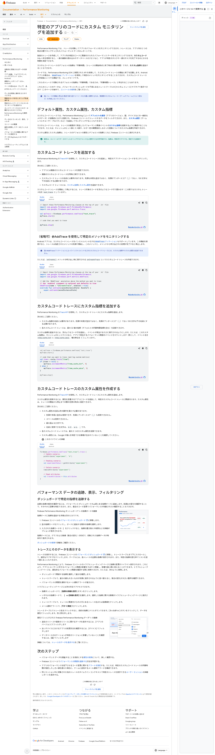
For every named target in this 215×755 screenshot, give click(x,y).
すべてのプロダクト (117, 741)
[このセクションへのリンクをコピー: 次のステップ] (61, 651)
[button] (13, 38)
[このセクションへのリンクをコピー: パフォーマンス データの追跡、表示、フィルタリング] (126, 493)
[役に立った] (143, 21)
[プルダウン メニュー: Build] (29, 2)
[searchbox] (15, 21)
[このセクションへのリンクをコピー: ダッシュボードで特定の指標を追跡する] (92, 499)
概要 (4, 14)
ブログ (184, 3)
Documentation (11, 9)
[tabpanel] (92, 216)
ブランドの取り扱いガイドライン (137, 728)
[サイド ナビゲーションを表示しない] (27, 751)
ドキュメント (71, 3)
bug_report (204, 9)
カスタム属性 (85, 185)
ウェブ (66, 39)
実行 (35, 3)
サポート (103, 3)
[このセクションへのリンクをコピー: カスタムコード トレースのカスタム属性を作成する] (122, 389)
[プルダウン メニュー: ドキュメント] (79, 2)
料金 (61, 3)
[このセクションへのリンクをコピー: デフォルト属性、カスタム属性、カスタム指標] (115, 110)
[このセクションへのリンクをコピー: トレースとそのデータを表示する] (83, 549)
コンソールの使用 (67, 90)
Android (55, 39)
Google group (130, 721)
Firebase (40, 21)
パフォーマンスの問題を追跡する (73, 661)
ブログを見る (83, 714)
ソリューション (50, 3)
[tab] (42, 198)
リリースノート (130, 725)
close (212, 9)
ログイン (209, 3)
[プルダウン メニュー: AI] (24, 14)
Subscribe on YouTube (86, 725)
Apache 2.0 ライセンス (133, 694)
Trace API (64, 159)
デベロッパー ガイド (40, 714)
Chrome (71, 741)
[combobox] (144, 3)
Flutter (76, 39)
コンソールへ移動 (196, 3)
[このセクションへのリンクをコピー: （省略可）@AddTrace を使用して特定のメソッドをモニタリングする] (131, 237)
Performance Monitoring (36, 9)
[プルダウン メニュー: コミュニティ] (95, 2)
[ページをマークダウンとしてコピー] (73, 33)
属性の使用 (87, 657)
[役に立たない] (146, 21)
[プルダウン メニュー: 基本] (15, 14)
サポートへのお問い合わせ (134, 714)
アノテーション (63, 75)
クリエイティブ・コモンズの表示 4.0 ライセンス (81, 694)
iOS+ (41, 39)
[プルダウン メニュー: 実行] (40, 2)
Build (25, 3)
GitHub (35, 728)
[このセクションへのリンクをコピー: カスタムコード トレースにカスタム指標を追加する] (122, 306)
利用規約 (36, 750)
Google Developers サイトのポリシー (59, 696)
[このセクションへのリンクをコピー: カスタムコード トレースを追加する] (97, 153)
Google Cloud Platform (97, 741)
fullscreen (208, 9)
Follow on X (83, 721)
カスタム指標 (72, 185)
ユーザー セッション (134, 672)
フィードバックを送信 (138, 27)
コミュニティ (88, 3)
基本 (11, 14)
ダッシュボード (73, 520)
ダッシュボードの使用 (46, 543)
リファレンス (55, 14)
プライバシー (46, 750)
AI (21, 14)
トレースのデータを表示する (63, 642)
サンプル (67, 14)
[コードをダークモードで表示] (143, 202)
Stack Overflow (130, 718)
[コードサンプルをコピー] (146, 202)
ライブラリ (37, 725)
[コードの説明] (139, 202)
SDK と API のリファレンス (42, 718)
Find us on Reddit (85, 718)
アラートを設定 (94, 665)
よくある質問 (130, 732)
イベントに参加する (86, 728)
